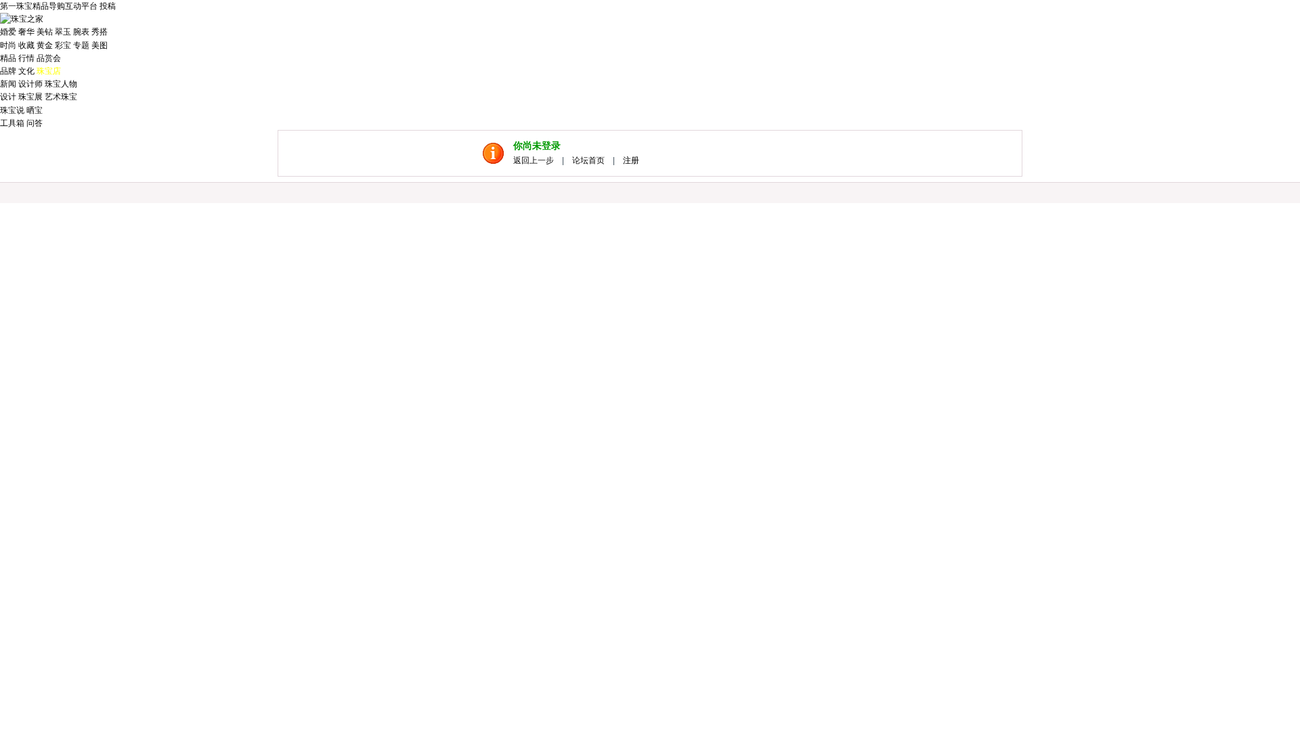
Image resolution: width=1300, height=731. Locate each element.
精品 (8, 58)
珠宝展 (30, 97)
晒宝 (34, 110)
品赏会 (49, 58)
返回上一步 (533, 160)
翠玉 (63, 32)
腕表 (81, 32)
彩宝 (63, 45)
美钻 (45, 32)
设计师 (30, 84)
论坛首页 (588, 160)
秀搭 (99, 32)
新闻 (8, 84)
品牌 (8, 71)
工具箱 (12, 123)
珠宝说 (12, 110)
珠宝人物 (61, 84)
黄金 (45, 45)
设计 (8, 97)
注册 (631, 160)
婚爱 (8, 32)
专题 (81, 45)
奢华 (26, 32)
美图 (99, 45)
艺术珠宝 (61, 97)
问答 (34, 123)
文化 (26, 71)
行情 (26, 58)
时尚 (8, 45)
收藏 (26, 45)
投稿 (108, 6)
